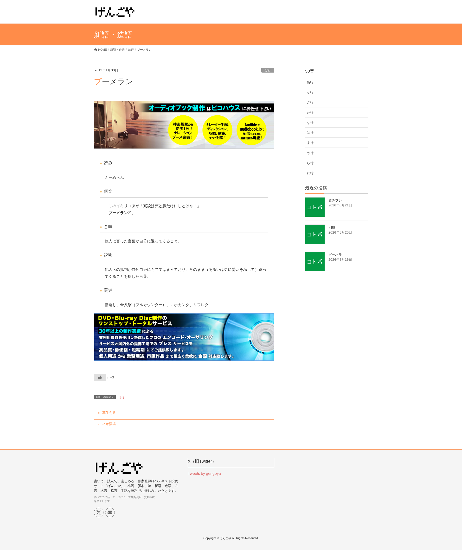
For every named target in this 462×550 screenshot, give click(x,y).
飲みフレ (335, 200)
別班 (331, 227)
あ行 (310, 82)
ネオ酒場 (109, 424)
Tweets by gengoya (204, 473)
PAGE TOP (447, 529)
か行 (310, 92)
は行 (268, 70)
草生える (109, 412)
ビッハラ (335, 255)
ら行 (310, 163)
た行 (310, 112)
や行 (310, 153)
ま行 (310, 143)
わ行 (310, 173)
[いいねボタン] (100, 377)
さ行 (310, 102)
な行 (310, 122)
